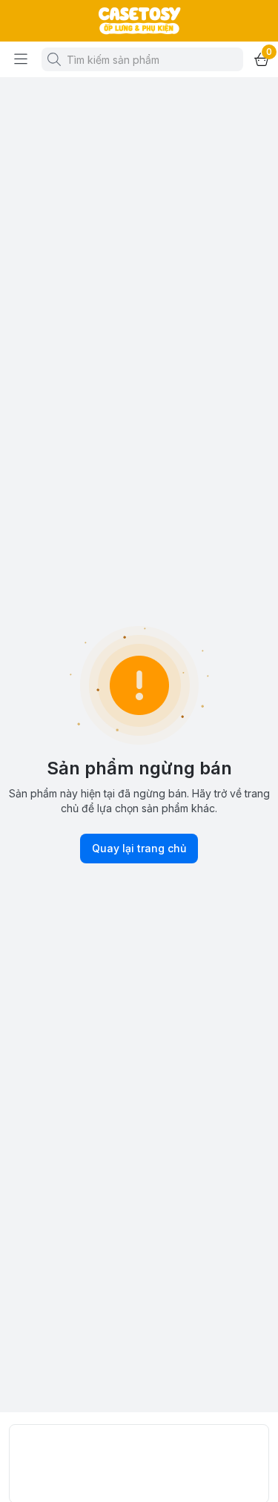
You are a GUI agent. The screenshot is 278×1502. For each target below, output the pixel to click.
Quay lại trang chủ (139, 848)
